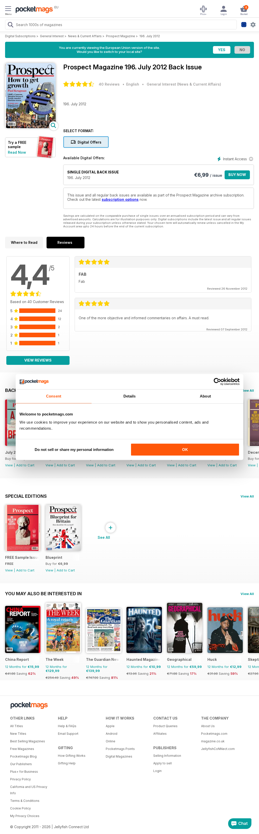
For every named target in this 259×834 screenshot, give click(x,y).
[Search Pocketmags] (10, 25)
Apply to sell (162, 763)
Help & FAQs (67, 726)
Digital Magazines (119, 756)
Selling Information (167, 756)
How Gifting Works (71, 756)
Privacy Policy (20, 779)
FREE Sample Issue (22, 557)
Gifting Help (67, 763)
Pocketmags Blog (23, 756)
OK (185, 449)
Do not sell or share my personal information (74, 449)
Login (157, 771)
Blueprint (54, 557)
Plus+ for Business (24, 771)
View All (247, 390)
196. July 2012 (149, 36)
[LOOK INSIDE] (30, 127)
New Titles (18, 734)
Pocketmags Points (120, 749)
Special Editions (26, 496)
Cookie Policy (20, 808)
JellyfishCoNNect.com (218, 749)
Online (110, 741)
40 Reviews (109, 84)
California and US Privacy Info (28, 790)
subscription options (120, 199)
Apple (110, 726)
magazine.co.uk (213, 741)
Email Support (68, 734)
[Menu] (8, 9)
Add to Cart (25, 465)
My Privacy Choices (24, 816)
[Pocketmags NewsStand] (33, 10)
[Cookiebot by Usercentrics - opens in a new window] (217, 381)
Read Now (17, 152)
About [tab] (205, 396)
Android (111, 734)
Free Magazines (22, 749)
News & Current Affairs (85, 36)
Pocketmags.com (214, 734)
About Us (208, 726)
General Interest (52, 36)
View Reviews (38, 360)
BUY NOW (237, 174)
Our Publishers (21, 764)
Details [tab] (129, 396)
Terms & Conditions (24, 801)
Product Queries (165, 726)
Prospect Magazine (120, 36)
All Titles (16, 726)
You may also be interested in (43, 593)
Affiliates (160, 734)
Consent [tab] (53, 396)
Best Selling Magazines (27, 741)
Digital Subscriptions (20, 36)
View (9, 465)
